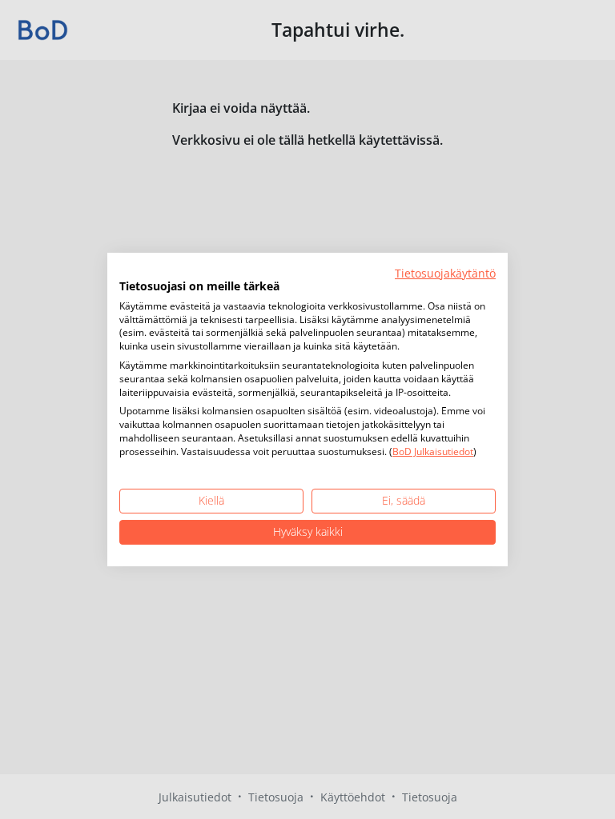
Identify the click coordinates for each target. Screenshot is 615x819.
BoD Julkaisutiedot (432, 451)
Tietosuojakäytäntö (445, 273)
